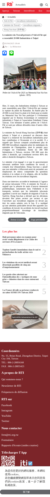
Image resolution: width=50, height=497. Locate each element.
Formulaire (7, 439)
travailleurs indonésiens (26, 21)
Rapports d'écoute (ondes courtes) (19, 445)
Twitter (5, 420)
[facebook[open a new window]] (4, 53)
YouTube (6, 415)
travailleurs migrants (31, 25)
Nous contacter (11, 428)
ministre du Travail (12, 25)
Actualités (11, 17)
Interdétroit (29, 10)
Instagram (6, 410)
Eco (40, 10)
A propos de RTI (12, 372)
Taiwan (16, 10)
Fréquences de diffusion (14, 391)
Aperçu (5, 10)
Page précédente (38, 219)
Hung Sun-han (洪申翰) (14, 29)
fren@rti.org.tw (9, 434)
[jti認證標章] (26, 465)
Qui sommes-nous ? (12, 379)
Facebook (6, 405)
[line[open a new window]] (11, 53)
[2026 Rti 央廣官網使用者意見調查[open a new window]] (24, 316)
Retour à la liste (17, 219)
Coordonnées (10, 351)
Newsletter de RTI (11, 385)
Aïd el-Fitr (8, 21)
